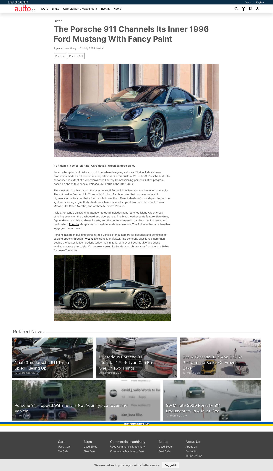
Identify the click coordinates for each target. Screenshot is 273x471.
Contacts (191, 451)
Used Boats (166, 446)
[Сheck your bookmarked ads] (250, 9)
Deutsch (249, 2)
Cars (44, 8)
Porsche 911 (76, 56)
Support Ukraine (136, 424)
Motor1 (100, 48)
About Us (193, 442)
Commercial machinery (80, 8)
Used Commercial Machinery (127, 446)
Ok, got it (170, 465)
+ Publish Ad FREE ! (18, 2)
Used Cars (64, 446)
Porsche (59, 56)
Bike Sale (89, 451)
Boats (105, 8)
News (117, 8)
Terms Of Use (194, 455)
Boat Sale (164, 451)
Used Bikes (90, 446)
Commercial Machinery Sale (127, 451)
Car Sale (63, 451)
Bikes (55, 8)
